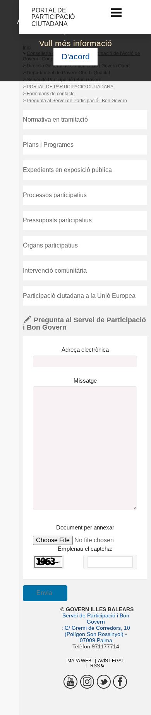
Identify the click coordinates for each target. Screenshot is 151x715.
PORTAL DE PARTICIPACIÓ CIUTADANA (70, 86)
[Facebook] (120, 682)
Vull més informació (75, 43)
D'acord (76, 56)
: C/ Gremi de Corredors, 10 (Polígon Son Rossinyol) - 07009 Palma (96, 634)
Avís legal (111, 660)
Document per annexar (85, 527)
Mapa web (79, 660)
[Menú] (116, 12)
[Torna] (26, 16)
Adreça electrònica (85, 349)
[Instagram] (87, 682)
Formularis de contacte (51, 93)
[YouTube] (70, 682)
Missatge (85, 380)
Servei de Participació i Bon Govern (95, 618)
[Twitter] (104, 682)
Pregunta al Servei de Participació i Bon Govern (77, 100)
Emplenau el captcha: (85, 548)
